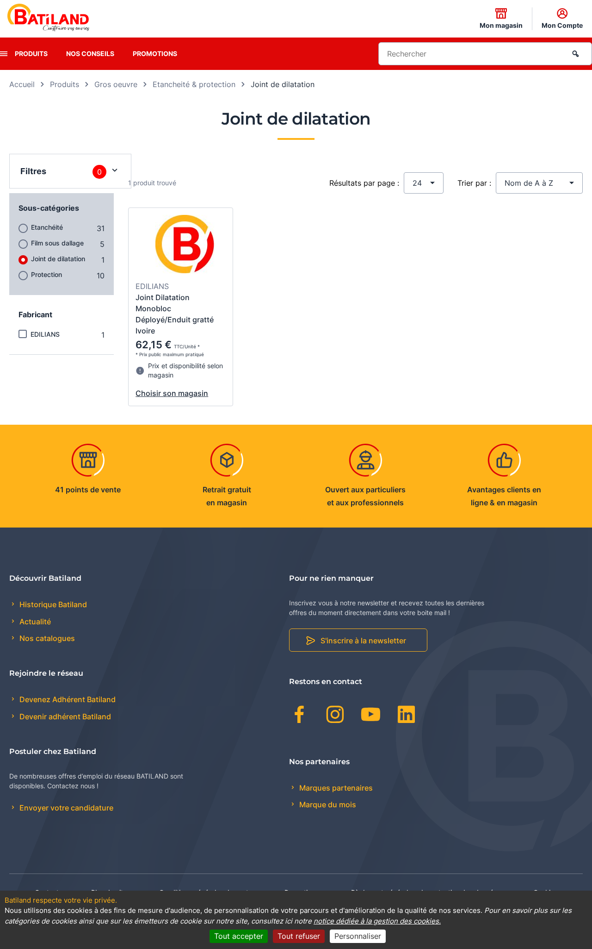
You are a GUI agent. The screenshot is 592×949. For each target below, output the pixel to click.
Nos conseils (90, 53)
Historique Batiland (52, 604)
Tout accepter (238, 936)
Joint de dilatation (58, 259)
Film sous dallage (57, 243)
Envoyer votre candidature (65, 807)
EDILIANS (45, 334)
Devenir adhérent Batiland (64, 716)
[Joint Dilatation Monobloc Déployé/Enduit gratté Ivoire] (184, 245)
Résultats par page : (364, 183)
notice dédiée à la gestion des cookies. (377, 921)
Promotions (155, 53)
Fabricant (35, 314)
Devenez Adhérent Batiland (67, 699)
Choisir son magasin (172, 393)
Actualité (34, 621)
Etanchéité (47, 227)
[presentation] (3, 53)
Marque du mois (326, 804)
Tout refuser (299, 936)
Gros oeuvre (115, 84)
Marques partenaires (335, 787)
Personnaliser (357, 936)
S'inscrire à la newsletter (363, 640)
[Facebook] (299, 716)
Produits (31, 53)
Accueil (22, 84)
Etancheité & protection (194, 84)
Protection (46, 274)
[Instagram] (335, 716)
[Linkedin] (406, 716)
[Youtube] (370, 716)
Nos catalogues (46, 638)
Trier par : (474, 183)
